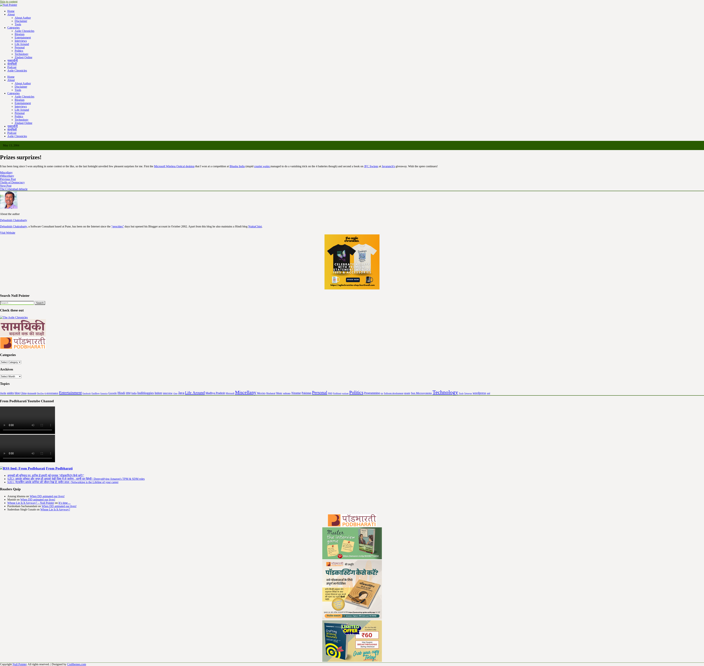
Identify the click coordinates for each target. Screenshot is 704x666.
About (11, 14)
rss (382, 393)
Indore (158, 393)
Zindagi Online (23, 57)
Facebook (86, 393)
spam (407, 393)
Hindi (121, 393)
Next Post (5, 185)
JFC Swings (371, 166)
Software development (393, 393)
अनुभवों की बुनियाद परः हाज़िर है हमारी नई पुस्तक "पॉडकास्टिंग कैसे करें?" (45, 475)
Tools (18, 24)
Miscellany (6, 172)
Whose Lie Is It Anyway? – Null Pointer (30, 502)
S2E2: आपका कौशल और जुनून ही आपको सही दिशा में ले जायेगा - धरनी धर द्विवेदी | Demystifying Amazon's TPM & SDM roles (76, 478)
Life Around (22, 44)
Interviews (21, 40)
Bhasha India (237, 166)
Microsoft (230, 393)
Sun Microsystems (421, 393)
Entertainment (23, 37)
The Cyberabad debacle (13, 189)
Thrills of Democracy (12, 182)
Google (112, 393)
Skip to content (8, 1)
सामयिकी (12, 63)
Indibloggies (145, 393)
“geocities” (117, 226)
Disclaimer (21, 21)
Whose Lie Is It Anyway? (55, 509)
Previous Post (8, 179)
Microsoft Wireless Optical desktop (174, 166)
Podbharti (337, 393)
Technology (21, 54)
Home (10, 11)
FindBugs (95, 393)
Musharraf (270, 393)
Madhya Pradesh (215, 393)
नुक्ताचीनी (12, 60)
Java (181, 393)
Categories (13, 27)
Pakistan (306, 393)
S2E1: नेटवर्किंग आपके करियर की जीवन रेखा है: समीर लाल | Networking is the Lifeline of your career (62, 482)
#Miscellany (7, 175)
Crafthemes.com (76, 664)
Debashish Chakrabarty (13, 226)
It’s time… (64, 502)
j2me (175, 393)
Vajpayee (468, 393)
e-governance (51, 393)
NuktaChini (255, 226)
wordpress (479, 393)
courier (262, 166)
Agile (3, 393)
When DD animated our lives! (47, 496)
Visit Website (7, 232)
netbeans (287, 393)
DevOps (40, 393)
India (134, 393)
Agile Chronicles (24, 30)
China (24, 393)
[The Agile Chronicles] (14, 317)
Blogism (19, 34)
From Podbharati (59, 468)
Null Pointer (19, 664)
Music (279, 393)
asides (10, 393)
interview (168, 393)
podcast (345, 393)
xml (488, 393)
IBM (128, 393)
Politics (19, 50)
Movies (261, 393)
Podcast (11, 67)
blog (17, 393)
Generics (104, 393)
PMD (330, 393)
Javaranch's (388, 166)
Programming (372, 393)
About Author (23, 17)
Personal (20, 47)
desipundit (31, 393)
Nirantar (296, 393)
